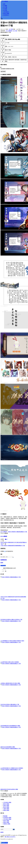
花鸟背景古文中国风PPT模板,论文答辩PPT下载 (11, 619)
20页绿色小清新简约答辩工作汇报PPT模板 (10, 683)
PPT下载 (5, 7)
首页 (4, 4)
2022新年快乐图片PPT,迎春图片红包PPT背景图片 (12, 768)
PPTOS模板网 (9, 30)
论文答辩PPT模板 (7, 817)
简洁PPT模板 (6, 807)
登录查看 (3, 71)
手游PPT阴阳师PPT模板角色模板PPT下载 (17, 531)
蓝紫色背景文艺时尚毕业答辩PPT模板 (9, 789)
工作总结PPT (6, 11)
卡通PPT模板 (6, 808)
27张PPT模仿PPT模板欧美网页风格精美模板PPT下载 (13, 545)
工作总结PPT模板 (7, 802)
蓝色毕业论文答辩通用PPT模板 (8, 746)
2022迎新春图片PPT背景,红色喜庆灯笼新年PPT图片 (12, 640)
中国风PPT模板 (6, 823)
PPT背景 (5, 8)
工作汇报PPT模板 (7, 819)
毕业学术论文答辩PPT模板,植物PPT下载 (10, 704)
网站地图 (5, 816)
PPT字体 (5, 10)
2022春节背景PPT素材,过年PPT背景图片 (10, 662)
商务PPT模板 (6, 13)
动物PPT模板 (6, 810)
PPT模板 (5, 5)
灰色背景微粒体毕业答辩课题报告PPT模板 (10, 725)
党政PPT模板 (6, 805)
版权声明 (2, 832)
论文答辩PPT (6, 15)
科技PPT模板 (6, 820)
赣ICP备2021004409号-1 (10, 836)
